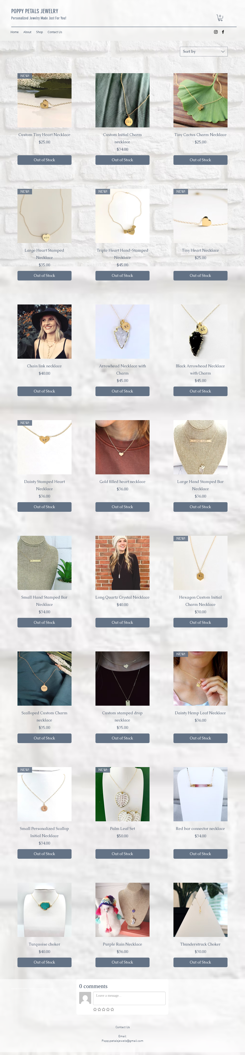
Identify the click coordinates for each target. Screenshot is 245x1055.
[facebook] (223, 32)
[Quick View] (122, 100)
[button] (220, 18)
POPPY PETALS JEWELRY (34, 11)
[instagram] (215, 32)
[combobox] (204, 51)
